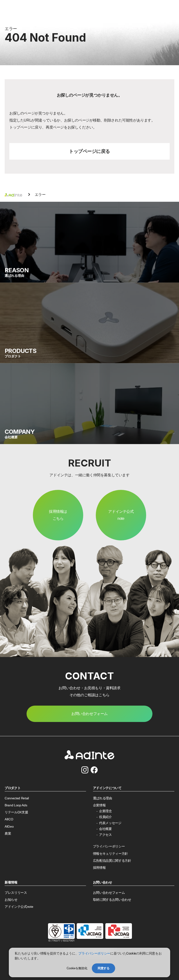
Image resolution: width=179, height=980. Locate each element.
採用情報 (99, 867)
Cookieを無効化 (77, 968)
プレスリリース (16, 892)
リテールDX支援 (16, 812)
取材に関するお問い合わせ (112, 899)
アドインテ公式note (121, 515)
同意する (104, 968)
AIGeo (9, 826)
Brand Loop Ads (16, 805)
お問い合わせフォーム (109, 892)
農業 (8, 833)
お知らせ (11, 899)
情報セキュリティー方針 (110, 853)
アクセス (105, 834)
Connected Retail (17, 798)
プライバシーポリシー (109, 846)
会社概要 (105, 829)
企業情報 (99, 805)
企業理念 (105, 811)
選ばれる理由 (102, 798)
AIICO (9, 819)
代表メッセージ (110, 823)
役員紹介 (105, 817)
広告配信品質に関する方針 (112, 860)
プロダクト (13, 788)
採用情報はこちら (58, 515)
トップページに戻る (89, 151)
